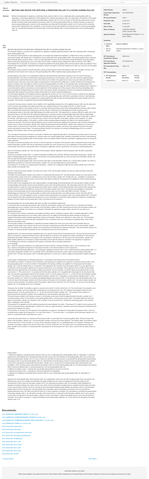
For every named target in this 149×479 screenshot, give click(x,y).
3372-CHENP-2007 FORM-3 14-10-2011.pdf (16, 423)
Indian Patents (10, 2)
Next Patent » (93, 459)
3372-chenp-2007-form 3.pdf (11, 448)
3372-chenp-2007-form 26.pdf (11, 445)
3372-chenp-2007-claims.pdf (11, 429)
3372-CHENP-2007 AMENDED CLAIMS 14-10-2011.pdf (20, 414)
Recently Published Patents (49, 2)
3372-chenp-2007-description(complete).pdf (16, 435)
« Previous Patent (7, 459)
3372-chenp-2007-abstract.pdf (12, 426)
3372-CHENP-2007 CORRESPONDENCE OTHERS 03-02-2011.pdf (23, 417)
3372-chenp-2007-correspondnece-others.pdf (16, 432)
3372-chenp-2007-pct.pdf (10, 454)
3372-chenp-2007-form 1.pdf (11, 441)
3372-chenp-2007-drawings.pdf (12, 438)
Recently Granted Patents (29, 2)
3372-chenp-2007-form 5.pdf (11, 451)
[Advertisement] (50, 38)
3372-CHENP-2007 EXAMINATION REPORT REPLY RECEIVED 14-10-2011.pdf (27, 420)
